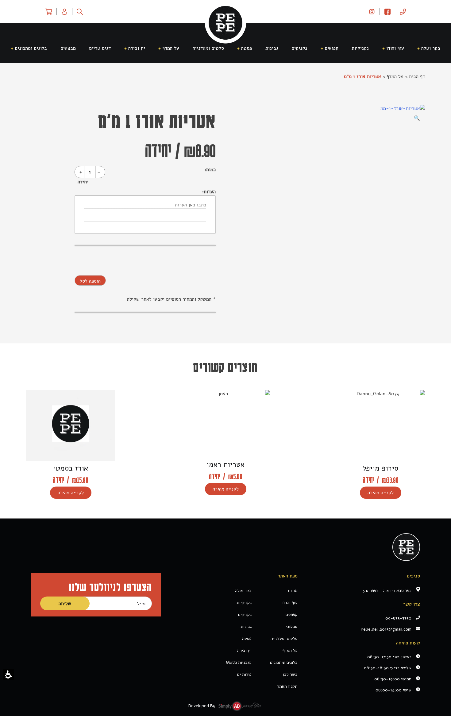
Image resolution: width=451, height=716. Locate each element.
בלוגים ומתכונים (284, 662)
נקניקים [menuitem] (299, 48)
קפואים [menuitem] (331, 48)
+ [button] (80, 172)
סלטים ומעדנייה (284, 638)
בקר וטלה (243, 590)
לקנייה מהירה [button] (381, 492)
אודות (293, 590)
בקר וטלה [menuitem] (430, 48)
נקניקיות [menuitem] (360, 48)
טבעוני (292, 626)
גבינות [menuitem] (271, 48)
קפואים (292, 614)
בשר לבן (290, 674)
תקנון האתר (287, 686)
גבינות (246, 626)
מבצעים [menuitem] (68, 48)
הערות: (209, 191)
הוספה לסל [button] (90, 281)
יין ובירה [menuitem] (136, 48)
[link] (372, 11)
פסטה (247, 638)
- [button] (98, 172)
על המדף (395, 76)
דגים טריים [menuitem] (100, 48)
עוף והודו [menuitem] (395, 48)
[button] (8, 674)
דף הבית (417, 76)
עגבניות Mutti (239, 662)
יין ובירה (244, 650)
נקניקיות (244, 602)
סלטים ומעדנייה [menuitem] (208, 48)
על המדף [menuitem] (170, 48)
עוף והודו (290, 602)
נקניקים (245, 614)
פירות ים (244, 674)
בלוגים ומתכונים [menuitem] (31, 48)
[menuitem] (403, 11)
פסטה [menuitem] (246, 48)
